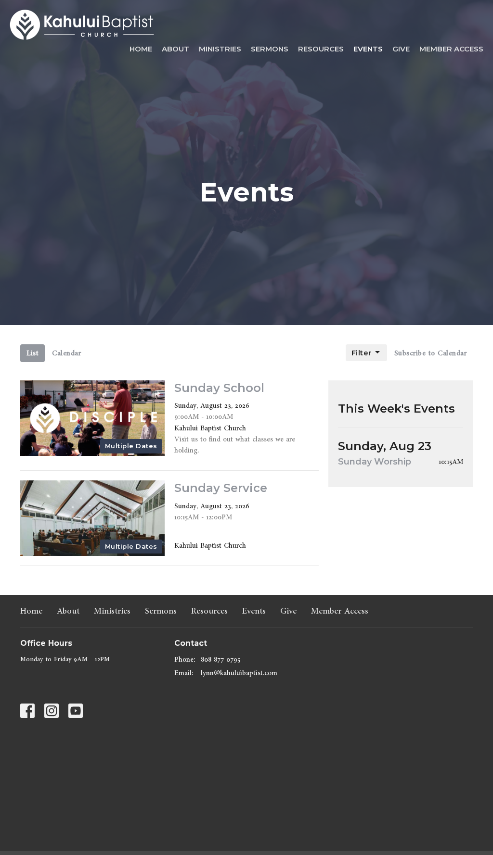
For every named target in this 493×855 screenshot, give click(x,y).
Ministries (220, 48)
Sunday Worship (374, 461)
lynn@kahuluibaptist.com (239, 673)
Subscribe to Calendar (430, 353)
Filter (361, 352)
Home (141, 48)
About (175, 48)
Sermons (269, 48)
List (32, 353)
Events (368, 48)
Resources (321, 48)
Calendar (66, 353)
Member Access (451, 48)
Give (401, 48)
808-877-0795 (220, 659)
